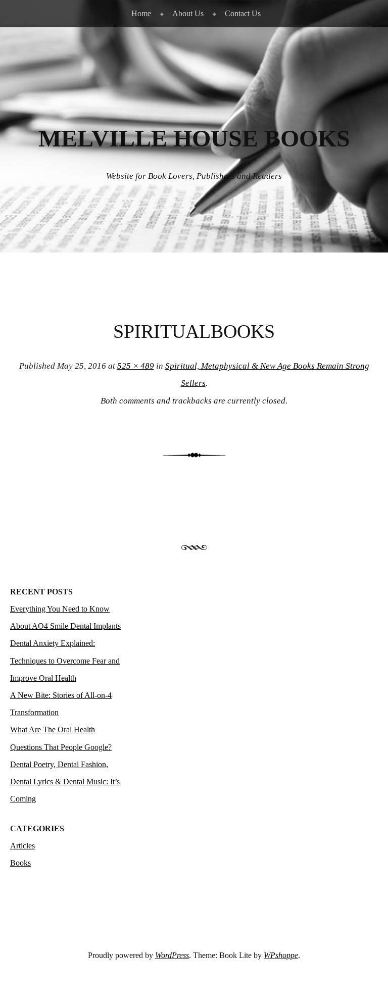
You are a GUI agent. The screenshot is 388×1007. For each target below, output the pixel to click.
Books (20, 863)
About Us (188, 13)
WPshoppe (281, 955)
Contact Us (243, 13)
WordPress (172, 955)
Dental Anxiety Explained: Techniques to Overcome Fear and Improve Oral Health (65, 660)
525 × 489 (135, 366)
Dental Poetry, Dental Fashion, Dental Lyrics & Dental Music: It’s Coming (65, 781)
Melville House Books (194, 138)
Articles (22, 845)
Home (141, 13)
